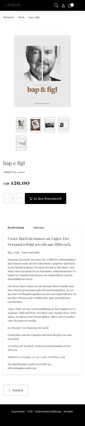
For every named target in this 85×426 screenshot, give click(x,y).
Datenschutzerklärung (48, 411)
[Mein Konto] (63, 5)
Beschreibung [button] (16, 227)
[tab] (13, 228)
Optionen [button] (38, 227)
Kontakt (68, 411)
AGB (29, 411)
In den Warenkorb (48, 198)
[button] (56, 5)
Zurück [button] (17, 390)
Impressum (18, 411)
